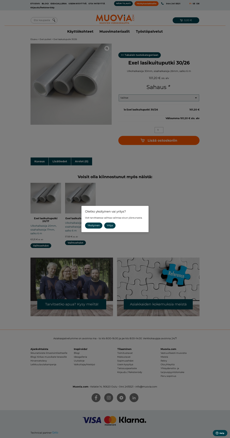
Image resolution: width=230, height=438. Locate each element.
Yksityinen (94, 225)
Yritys (110, 225)
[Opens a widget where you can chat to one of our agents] (220, 433)
